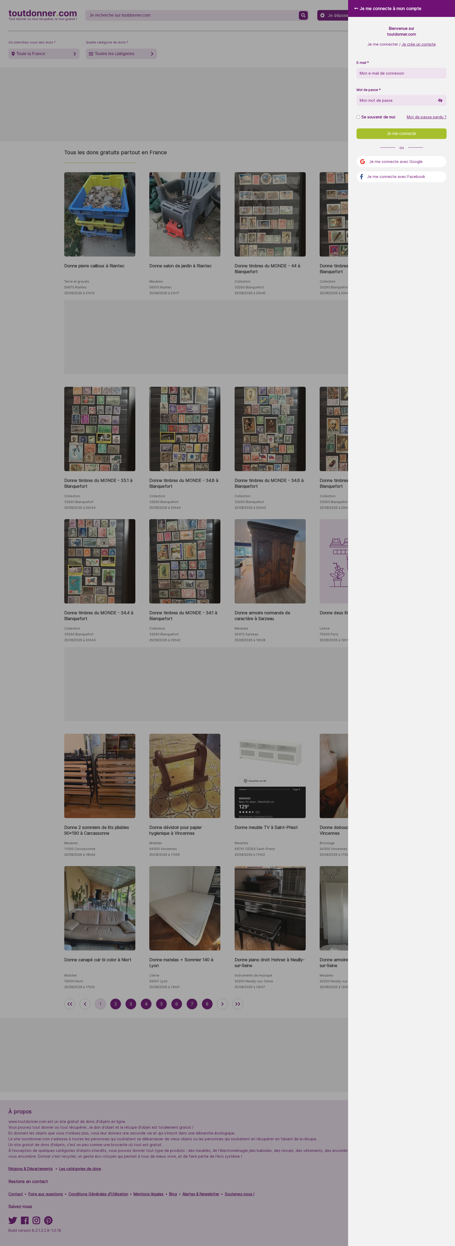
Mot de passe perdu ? (427, 117)
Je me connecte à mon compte (390, 8)
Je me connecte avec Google (396, 161)
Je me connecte (401, 133)
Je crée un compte (419, 44)
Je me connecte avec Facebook (396, 176)
